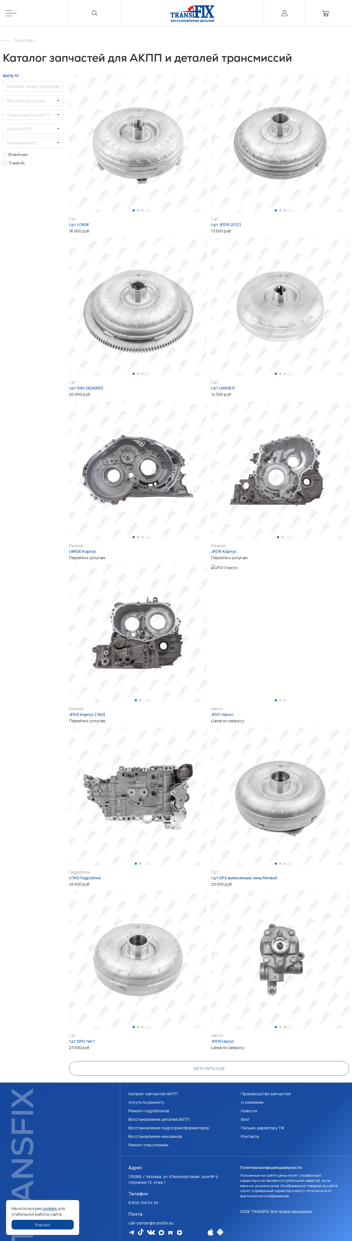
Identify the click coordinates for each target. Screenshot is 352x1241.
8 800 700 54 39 (143, 1202)
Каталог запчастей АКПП (153, 1093)
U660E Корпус (82, 551)
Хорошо (42, 1224)
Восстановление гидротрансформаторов (168, 1127)
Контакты (250, 1136)
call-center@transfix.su (151, 1223)
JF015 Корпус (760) (87, 714)
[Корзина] (326, 13)
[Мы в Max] (161, 1232)
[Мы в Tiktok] (141, 1232)
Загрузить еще (209, 1068)
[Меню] (37, 13)
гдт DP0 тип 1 (82, 1041)
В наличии (18, 154)
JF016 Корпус (224, 551)
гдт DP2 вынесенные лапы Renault (244, 877)
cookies (49, 1208)
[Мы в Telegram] (131, 1232)
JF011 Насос (222, 714)
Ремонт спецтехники (148, 1144)
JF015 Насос (222, 1041)
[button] (134, 210)
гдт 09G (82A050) (86, 388)
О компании (252, 1102)
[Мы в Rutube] (170, 1232)
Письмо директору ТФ (262, 1127)
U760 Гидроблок (85, 877)
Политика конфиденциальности (271, 1167)
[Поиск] (94, 13)
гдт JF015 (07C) (226, 224)
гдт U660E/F (223, 388)
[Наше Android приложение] (220, 1232)
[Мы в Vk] (151, 1232)
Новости (249, 1110)
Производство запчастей (266, 1093)
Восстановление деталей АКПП (158, 1119)
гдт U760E (79, 224)
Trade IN (16, 163)
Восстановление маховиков (155, 1136)
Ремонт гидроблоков (148, 1110)
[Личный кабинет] (284, 13)
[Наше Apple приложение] (210, 1232)
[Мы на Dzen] (180, 1232)
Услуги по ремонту (146, 1102)
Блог (245, 1119)
